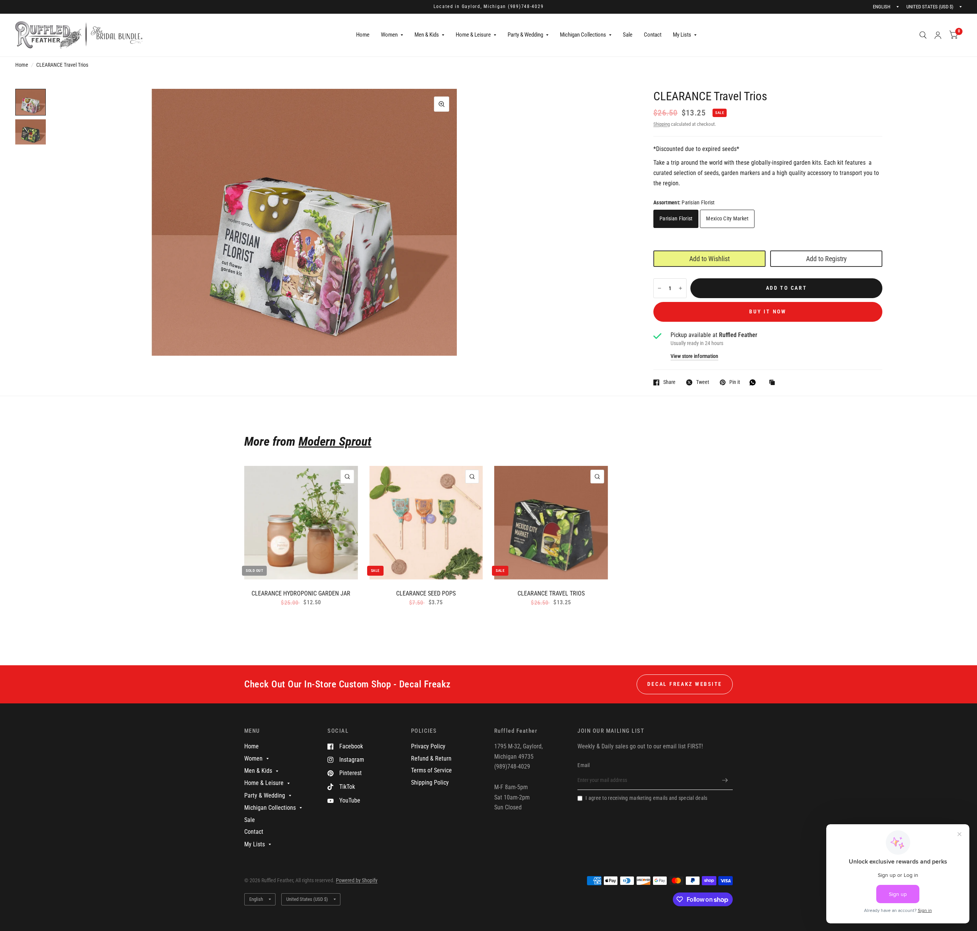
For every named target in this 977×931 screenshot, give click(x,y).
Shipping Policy (430, 782)
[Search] (923, 35)
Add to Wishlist (709, 259)
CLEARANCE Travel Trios (551, 593)
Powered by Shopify (356, 880)
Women (389, 34)
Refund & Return (431, 758)
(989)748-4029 (526, 6)
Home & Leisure (473, 34)
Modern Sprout (334, 441)
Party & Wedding (525, 34)
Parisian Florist (675, 218)
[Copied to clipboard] (774, 383)
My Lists (682, 34)
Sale (627, 34)
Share (669, 382)
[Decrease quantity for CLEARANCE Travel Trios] (659, 288)
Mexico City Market (727, 218)
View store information (694, 356)
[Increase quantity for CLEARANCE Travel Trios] (680, 288)
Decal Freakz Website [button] (684, 684)
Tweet (702, 382)
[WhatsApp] (754, 382)
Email (583, 765)
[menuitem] (362, 35)
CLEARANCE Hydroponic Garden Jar (301, 593)
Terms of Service (431, 770)
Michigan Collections (583, 34)
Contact (652, 34)
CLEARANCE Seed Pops (426, 593)
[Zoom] (441, 104)
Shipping (661, 124)
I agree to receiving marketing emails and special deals (646, 798)
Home (362, 34)
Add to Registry (826, 259)
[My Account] (937, 35)
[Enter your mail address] (725, 780)
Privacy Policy (428, 746)
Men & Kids (426, 34)
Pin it (734, 382)
